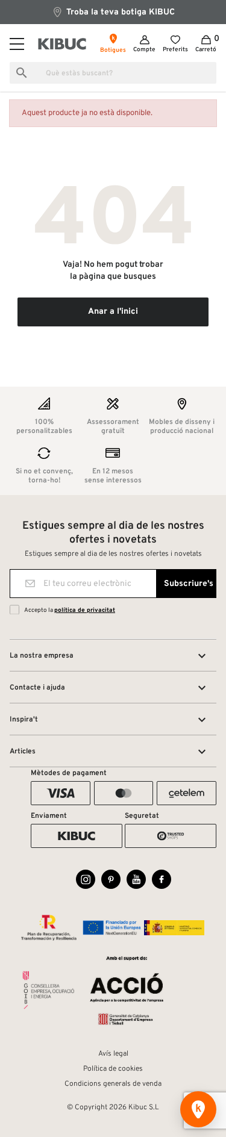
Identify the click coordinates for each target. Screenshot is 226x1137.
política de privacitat (84, 610)
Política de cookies (113, 1069)
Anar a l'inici (113, 312)
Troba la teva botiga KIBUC (119, 12)
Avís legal (113, 1054)
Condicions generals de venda (113, 1084)
